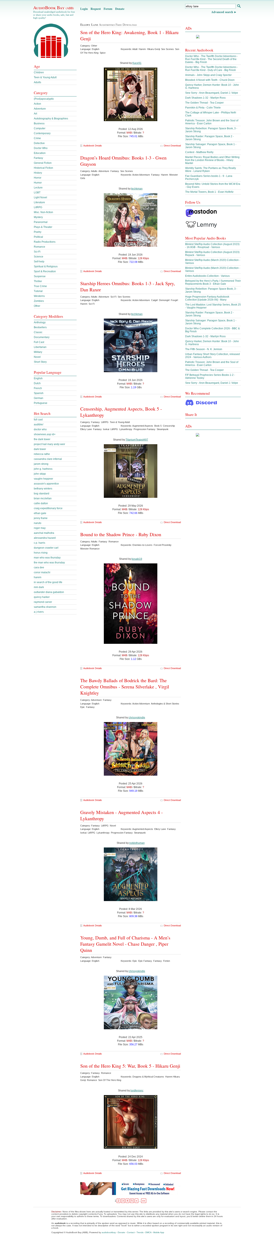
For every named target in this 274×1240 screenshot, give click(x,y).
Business (39, 123)
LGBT (37, 192)
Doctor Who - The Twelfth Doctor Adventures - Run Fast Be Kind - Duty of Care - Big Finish (211, 69)
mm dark (39, 587)
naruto (37, 523)
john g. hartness (43, 468)
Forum (108, 8)
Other (37, 305)
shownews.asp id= (44, 434)
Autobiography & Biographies (51, 118)
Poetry (37, 231)
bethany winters (43, 488)
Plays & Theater (43, 227)
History (38, 172)
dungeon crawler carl (46, 547)
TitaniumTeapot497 (137, 439)
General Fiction (43, 162)
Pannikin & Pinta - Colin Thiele (203, 107)
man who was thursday (47, 557)
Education (40, 153)
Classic (38, 332)
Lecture (38, 187)
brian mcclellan (43, 498)
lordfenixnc (137, 1090)
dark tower (40, 449)
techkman (137, 188)
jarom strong (41, 463)
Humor (38, 182)
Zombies (39, 300)
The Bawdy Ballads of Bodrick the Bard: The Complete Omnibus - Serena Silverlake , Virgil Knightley (124, 686)
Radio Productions (44, 241)
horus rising (41, 552)
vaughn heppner (43, 478)
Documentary (41, 337)
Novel (37, 356)
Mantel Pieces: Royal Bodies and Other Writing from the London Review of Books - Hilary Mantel (212, 160)
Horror (37, 177)
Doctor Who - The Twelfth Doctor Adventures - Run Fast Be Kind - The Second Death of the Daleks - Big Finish (211, 59)
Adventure (40, 108)
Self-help (39, 261)
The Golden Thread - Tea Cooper (204, 102)
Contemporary (42, 133)
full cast (38, 419)
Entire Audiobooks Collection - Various (207, 275)
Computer (39, 128)
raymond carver (43, 601)
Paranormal (41, 222)
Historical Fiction (43, 167)
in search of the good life (48, 582)
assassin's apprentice (46, 483)
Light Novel (40, 197)
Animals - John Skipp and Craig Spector (208, 75)
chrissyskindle (137, 717)
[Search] (239, 6)
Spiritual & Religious (46, 266)
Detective (39, 143)
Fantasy (38, 158)
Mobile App (158, 1232)
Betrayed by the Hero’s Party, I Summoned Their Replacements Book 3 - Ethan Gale (213, 282)
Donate (119, 8)
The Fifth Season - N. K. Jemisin (203, 349)
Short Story (40, 361)
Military (38, 352)
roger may (40, 528)
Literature (39, 202)
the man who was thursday (49, 562)
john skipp (40, 473)
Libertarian (40, 347)
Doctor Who (41, 148)
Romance (39, 246)
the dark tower (42, 439)
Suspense (40, 276)
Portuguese (40, 403)
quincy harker (42, 597)
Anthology (40, 322)
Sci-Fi (37, 251)
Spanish (38, 393)
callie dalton (41, 503)
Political (38, 236)
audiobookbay (109, 1232)
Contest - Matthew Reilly (199, 152)
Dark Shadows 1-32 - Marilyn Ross (205, 97)
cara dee (39, 567)
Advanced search (222, 12)
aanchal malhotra (44, 532)
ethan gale (40, 513)
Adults (37, 82)
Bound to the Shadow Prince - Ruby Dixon (120, 534)
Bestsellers (40, 327)
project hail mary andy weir (49, 444)
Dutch (37, 383)
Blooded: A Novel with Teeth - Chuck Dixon (210, 79)
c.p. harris (39, 542)
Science (38, 256)
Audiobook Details (92, 145)
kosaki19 (137, 558)
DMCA (148, 1232)
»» (143, 1200)
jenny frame (41, 518)
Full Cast (39, 342)
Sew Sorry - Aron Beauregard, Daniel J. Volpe (211, 92)
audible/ (38, 424)
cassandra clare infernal (48, 458)
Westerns (39, 296)
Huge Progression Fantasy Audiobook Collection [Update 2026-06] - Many (207, 298)
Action (37, 103)
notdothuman (137, 842)
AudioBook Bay (53, 8)
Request (96, 8)
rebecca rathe (42, 454)
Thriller (38, 281)
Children (39, 72)
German (38, 398)
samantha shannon (45, 606)
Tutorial (38, 291)
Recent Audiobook (199, 50)
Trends (140, 1232)
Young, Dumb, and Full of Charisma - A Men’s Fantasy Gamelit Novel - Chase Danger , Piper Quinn (125, 944)
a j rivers (39, 611)
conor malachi (42, 572)
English (38, 378)
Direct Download (172, 145)
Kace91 (137, 63)
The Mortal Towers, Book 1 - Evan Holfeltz (209, 191)
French (38, 388)
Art (35, 113)
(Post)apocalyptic (44, 98)
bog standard (41, 493)
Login (84, 8)
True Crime (40, 286)
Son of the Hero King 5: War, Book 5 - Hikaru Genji (130, 1066)
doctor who (40, 429)
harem (37, 577)
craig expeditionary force (48, 508)
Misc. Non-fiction (43, 212)
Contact (131, 1232)
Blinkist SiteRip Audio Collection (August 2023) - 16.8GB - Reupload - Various (212, 246)
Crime (37, 138)
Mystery (38, 217)
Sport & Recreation (45, 271)
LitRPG (38, 207)
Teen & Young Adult (45, 77)
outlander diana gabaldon (49, 592)
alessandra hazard (45, 537)
